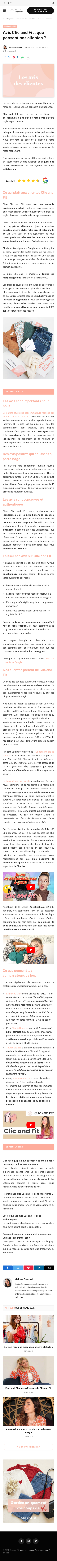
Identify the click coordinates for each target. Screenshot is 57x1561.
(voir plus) (19, 1297)
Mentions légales (27, 1550)
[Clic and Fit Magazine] (16, 10)
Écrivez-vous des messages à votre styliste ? (28, 1347)
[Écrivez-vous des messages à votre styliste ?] (28, 1329)
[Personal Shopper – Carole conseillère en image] (28, 1411)
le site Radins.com (21, 1078)
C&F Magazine (8, 19)
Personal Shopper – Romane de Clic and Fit (28, 1388)
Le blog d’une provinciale (16, 781)
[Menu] (4, 11)
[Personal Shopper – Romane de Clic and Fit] (28, 1370)
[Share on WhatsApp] (22, 57)
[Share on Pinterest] (14, 57)
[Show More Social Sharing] (28, 57)
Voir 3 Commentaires (28, 1447)
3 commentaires (11, 51)
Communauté (21, 19)
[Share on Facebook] (5, 57)
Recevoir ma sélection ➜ (40, 11)
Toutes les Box (13, 1047)
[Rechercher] (53, 3)
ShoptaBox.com (20, 1028)
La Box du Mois (14, 993)
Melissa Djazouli (15, 47)
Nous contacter (41, 1550)
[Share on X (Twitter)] (9, 57)
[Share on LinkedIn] (18, 57)
